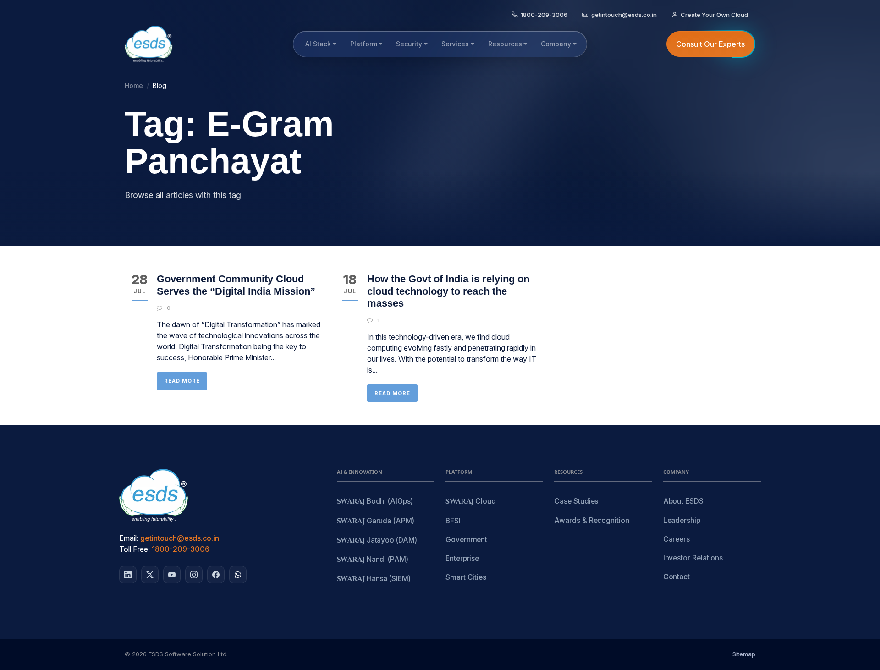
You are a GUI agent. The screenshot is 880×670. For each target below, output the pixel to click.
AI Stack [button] (318, 44)
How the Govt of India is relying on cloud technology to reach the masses (448, 291)
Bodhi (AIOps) (375, 501)
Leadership (681, 520)
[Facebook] (216, 574)
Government (466, 539)
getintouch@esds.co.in (179, 538)
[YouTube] (172, 574)
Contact (676, 576)
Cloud (471, 501)
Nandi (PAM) (372, 560)
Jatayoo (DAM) (377, 540)
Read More (182, 381)
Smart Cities (466, 577)
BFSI (453, 520)
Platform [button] (363, 44)
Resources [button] (505, 44)
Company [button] (556, 44)
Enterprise (462, 558)
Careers (676, 539)
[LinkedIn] (128, 574)
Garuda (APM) (375, 521)
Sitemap (743, 654)
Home (134, 85)
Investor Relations (693, 558)
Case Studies (576, 501)
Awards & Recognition (591, 520)
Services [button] (455, 44)
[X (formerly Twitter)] (150, 574)
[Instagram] (194, 574)
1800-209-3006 (180, 549)
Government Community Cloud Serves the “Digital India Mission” (236, 285)
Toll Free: (134, 549)
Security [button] (409, 44)
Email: (128, 538)
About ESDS (683, 501)
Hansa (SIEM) (374, 579)
